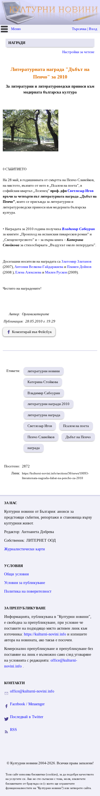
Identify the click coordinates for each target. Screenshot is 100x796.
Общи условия (16, 574)
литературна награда (44, 415)
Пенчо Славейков (41, 437)
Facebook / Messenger (27, 704)
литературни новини (44, 371)
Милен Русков (56, 272)
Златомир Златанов (76, 261)
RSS (13, 730)
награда (34, 448)
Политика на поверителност (27, 591)
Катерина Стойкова (43, 382)
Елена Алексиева (28, 272)
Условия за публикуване (24, 583)
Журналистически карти (24, 549)
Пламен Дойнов (79, 267)
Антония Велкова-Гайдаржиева (38, 267)
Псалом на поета (76, 426)
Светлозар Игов (81, 191)
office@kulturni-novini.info (32, 691)
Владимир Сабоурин (78, 229)
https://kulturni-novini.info (45, 634)
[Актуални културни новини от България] (50, 12)
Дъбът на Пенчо (78, 437)
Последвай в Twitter (26, 717)
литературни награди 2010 (48, 404)
